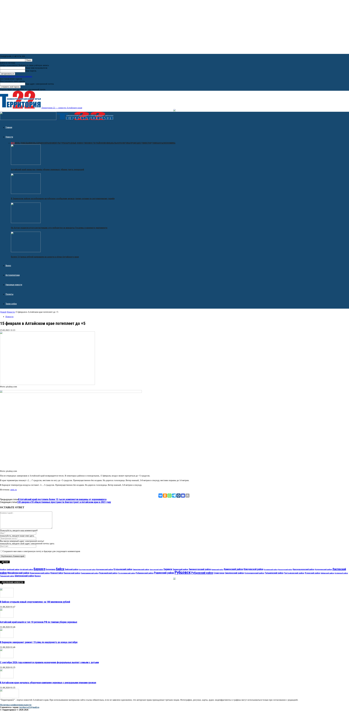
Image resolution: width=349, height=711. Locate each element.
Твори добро (11, 303)
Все (13, 143)
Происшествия (138, 143)
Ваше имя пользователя (36, 68)
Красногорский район (285, 569)
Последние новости (12, 582)
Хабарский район (327, 573)
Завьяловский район (141, 569)
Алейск (3, 569)
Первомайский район (108, 573)
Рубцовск (182, 572)
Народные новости (75, 143)
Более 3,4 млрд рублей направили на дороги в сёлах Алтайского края (45, 257)
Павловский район (72, 573)
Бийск (60, 569)
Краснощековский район (303, 569)
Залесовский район (156, 569)
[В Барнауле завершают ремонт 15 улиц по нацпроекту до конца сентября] (7, 637)
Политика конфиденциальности (15, 705)
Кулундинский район (323, 569)
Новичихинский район (40, 573)
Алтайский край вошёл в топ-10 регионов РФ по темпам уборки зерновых (38, 622)
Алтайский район (26, 569)
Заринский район (180, 569)
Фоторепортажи (12, 275)
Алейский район (13, 569)
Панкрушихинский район (89, 573)
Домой (3, 312)
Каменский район (233, 569)
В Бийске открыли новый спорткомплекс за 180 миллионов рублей (35, 601)
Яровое (37, 576)
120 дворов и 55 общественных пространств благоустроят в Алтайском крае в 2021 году (64, 502)
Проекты (9, 294)
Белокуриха (50, 569)
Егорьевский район (123, 569)
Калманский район (217, 569)
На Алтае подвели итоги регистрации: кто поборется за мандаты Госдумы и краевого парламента (59, 227)
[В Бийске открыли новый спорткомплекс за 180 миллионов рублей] (7, 597)
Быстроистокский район (87, 569)
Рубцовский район (202, 572)
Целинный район (341, 573)
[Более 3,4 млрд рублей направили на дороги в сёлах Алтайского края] (26, 251)
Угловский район (312, 573)
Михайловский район (18, 572)
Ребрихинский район (145, 573)
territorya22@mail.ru (29, 707)
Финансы (158, 143)
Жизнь (32, 143)
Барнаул (39, 569)
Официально (112, 143)
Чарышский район (7, 576)
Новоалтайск (56, 573)
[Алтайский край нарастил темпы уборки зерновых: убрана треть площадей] (26, 164)
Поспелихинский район (126, 573)
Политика (124, 143)
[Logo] (28, 119)
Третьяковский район (294, 573)
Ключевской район (253, 569)
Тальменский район (274, 573)
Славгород (219, 573)
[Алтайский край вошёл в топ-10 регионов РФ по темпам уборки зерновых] (7, 617)
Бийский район (71, 569)
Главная (8, 127)
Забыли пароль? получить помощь (16, 76)
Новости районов (95, 143)
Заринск (167, 569)
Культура (60, 143)
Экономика (169, 143)
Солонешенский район (254, 573)
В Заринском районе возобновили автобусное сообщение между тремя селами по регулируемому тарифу (63, 198)
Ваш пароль (30, 71)
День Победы (22, 143)
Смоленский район (234, 573)
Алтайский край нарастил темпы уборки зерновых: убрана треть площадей (47, 169)
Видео (8, 265)
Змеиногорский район (200, 569)
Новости (9, 137)
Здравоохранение (45, 143)
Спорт (149, 143)
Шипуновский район (24, 576)
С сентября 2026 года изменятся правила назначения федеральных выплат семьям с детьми (49, 662)
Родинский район (164, 572)
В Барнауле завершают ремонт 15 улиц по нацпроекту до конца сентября (38, 642)
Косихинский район (271, 569)
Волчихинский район (104, 569)
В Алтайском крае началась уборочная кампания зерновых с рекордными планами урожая (48, 682)
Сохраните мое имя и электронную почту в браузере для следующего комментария (41, 551)
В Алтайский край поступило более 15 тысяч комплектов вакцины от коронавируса (62, 499)
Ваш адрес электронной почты (39, 84)
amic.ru (13, 489)
